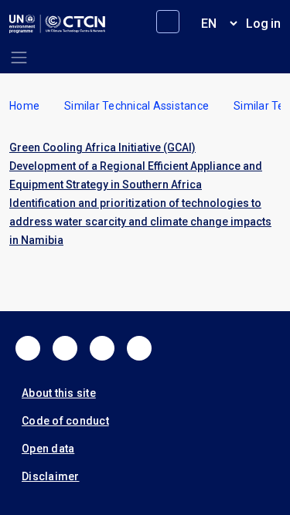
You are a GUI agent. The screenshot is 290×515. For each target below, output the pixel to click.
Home (24, 106)
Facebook (27, 348)
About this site (59, 393)
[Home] (57, 24)
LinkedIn (102, 348)
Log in (263, 23)
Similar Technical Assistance (136, 106)
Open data (48, 448)
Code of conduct (65, 421)
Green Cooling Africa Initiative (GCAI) (102, 147)
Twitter (65, 348)
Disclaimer (51, 476)
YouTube (139, 348)
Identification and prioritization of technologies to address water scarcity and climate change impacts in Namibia (140, 221)
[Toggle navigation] (19, 57)
